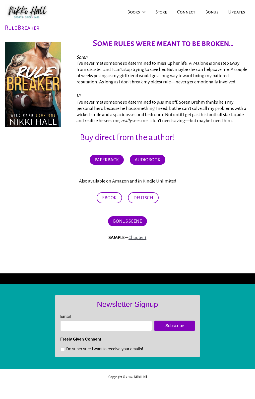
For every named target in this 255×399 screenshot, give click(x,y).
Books (133, 11)
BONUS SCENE (127, 221)
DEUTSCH (143, 197)
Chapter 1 (137, 237)
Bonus (211, 11)
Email (65, 316)
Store (161, 11)
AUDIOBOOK (147, 159)
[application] (142, 12)
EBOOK (109, 197)
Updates (236, 11)
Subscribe (174, 325)
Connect (186, 11)
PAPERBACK (107, 159)
